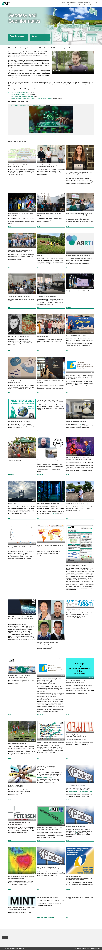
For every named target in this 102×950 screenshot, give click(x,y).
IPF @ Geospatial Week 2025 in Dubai (78, 291)
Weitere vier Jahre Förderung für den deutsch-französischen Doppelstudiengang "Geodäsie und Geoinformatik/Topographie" (49, 681)
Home (63, 2)
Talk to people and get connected (19, 296)
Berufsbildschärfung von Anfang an (48, 460)
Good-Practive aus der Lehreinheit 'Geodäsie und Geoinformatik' (19, 676)
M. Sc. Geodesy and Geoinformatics (19, 94)
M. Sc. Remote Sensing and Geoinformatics (21, 96)
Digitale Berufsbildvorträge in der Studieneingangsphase (47, 643)
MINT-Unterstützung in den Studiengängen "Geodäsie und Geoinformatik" (21, 908)
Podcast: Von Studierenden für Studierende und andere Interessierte (49, 868)
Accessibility (80, 2)
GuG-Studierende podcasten (75, 785)
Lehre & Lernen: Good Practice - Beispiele (50, 742)
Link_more (69, 307)
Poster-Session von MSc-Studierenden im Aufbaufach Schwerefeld (21, 877)
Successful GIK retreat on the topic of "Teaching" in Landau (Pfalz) (20, 250)
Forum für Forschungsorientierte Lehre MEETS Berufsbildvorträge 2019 (49, 828)
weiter (68, 889)
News (96, 4)
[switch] (99, 2)
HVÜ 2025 (40, 255)
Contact (92, 4)
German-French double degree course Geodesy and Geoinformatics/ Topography (31, 98)
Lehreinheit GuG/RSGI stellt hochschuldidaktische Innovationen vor (78, 681)
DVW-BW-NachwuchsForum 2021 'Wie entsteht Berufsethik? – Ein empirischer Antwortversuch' (21, 618)
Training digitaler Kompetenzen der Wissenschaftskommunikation (77, 735)
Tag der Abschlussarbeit (74, 609)
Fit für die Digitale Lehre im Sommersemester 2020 (16, 785)
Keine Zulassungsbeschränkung (47, 897)
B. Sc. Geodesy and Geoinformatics (19, 92)
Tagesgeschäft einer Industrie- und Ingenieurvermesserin (19, 823)
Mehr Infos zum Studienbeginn (45, 917)
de (96, 2)
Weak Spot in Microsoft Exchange (48, 503)
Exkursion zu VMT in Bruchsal (76, 421)
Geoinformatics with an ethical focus (78, 255)
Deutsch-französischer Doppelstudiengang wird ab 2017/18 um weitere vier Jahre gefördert (79, 878)
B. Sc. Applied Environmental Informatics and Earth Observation (27, 105)
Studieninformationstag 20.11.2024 (19, 421)
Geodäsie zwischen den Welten (47, 296)
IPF (76, 833)
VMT (79, 424)
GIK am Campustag (14, 460)
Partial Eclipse (12, 503)
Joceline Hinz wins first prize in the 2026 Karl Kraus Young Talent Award (79, 173)
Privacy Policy (73, 2)
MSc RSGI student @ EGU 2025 (76, 335)
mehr (38, 307)
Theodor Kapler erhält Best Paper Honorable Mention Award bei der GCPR (50, 401)
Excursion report (42, 336)
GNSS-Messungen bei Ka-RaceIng (77, 503)
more (9, 187)
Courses (81, 4)
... (8, 917)
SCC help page (53, 513)
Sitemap (86, 2)
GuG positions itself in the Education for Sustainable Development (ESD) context (79, 214)
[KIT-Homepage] (6, 3)
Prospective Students (73, 4)
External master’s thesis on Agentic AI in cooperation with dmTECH (50, 165)
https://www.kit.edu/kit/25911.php (45, 777)
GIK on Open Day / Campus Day (18, 336)
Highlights (86, 4)
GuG (77, 426)
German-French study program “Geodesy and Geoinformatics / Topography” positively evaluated (79, 377)
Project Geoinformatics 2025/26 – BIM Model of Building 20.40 (20, 165)
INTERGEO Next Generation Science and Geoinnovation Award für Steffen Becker (79, 458)
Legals (67, 2)
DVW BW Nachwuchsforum (17, 743)
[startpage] (99, 4)
